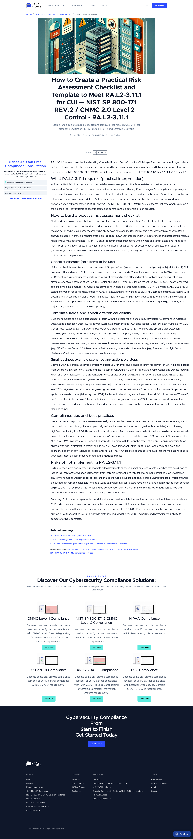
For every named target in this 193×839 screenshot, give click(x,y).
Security (154, 787)
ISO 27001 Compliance (35, 803)
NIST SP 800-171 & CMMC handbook (121, 550)
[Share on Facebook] (102, 152)
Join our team (78, 783)
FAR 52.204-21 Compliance (37, 806)
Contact (105, 5)
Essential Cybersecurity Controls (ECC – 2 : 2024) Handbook (118, 791)
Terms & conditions (159, 783)
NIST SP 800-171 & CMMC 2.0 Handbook (110, 783)
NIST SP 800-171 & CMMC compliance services (71, 553)
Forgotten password (34, 787)
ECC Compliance (33, 810)
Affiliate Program (79, 787)
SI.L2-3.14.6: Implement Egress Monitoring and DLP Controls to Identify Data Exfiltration (88, 544)
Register (29, 783)
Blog (37, 14)
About (92, 5)
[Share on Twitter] (98, 152)
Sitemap (154, 791)
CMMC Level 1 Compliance (37, 791)
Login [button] (147, 5)
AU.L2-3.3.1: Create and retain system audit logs (71, 536)
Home (29, 14)
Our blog (96, 779)
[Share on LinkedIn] (95, 152)
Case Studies (77, 5)
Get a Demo (159, 5)
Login (28, 779)
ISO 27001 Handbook (102, 787)
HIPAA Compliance (34, 799)
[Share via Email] (105, 152)
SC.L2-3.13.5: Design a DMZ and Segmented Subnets (73, 540)
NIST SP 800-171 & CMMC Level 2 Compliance (45, 795)
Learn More (48, 647)
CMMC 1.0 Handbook (102, 799)
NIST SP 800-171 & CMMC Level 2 (56, 14)
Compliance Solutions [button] (55, 5)
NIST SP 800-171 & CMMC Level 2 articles (85, 550)
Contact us (76, 791)
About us (76, 779)
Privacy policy (156, 779)
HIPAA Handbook (100, 795)
